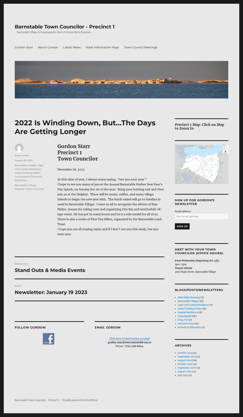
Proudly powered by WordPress (80, 400)
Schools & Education (189, 327)
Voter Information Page (102, 47)
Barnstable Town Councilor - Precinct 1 (65, 27)
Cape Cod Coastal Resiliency (193, 304)
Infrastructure (186, 323)
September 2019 (187, 367)
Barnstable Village (25, 165)
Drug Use (183, 319)
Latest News (72, 47)
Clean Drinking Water (27, 172)
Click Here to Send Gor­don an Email (129, 338)
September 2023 (187, 356)
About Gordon (48, 47)
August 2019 (185, 371)
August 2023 (185, 360)
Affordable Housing (189, 297)
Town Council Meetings (140, 47)
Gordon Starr (24, 47)
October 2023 (185, 352)
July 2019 (183, 375)
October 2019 (185, 364)
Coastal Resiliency (188, 312)
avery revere (22, 155)
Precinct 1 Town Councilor (29, 189)
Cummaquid (22, 176)
